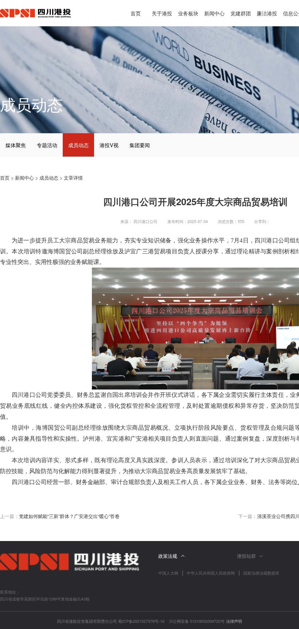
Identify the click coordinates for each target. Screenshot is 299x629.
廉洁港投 (267, 13)
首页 (136, 13)
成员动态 (78, 145)
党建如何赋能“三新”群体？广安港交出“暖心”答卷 (69, 516)
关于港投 (162, 13)
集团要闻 (139, 145)
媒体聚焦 (15, 145)
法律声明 (234, 621)
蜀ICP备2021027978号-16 (141, 621)
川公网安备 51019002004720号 (197, 621)
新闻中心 (214, 13)
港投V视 (109, 145)
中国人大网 (168, 573)
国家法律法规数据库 (261, 573)
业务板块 (188, 13)
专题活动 (47, 145)
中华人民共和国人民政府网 (211, 573)
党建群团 (240, 13)
